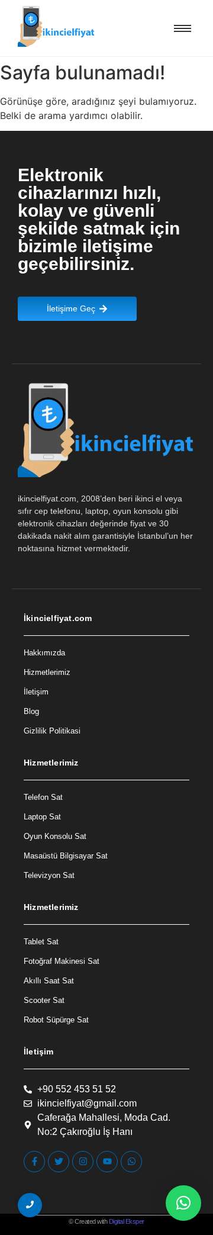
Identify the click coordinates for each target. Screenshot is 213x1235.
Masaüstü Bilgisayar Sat (66, 855)
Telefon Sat (43, 797)
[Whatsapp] (131, 1161)
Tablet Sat (41, 941)
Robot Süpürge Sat (56, 1019)
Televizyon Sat (49, 875)
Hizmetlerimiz (47, 672)
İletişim (36, 691)
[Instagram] (82, 1161)
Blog (31, 711)
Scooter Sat (44, 1000)
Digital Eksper (126, 1221)
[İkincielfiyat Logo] (56, 26)
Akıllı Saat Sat (49, 980)
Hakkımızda (44, 652)
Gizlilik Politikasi (52, 730)
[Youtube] (107, 1161)
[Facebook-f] (34, 1161)
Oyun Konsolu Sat (55, 836)
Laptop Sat (42, 816)
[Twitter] (58, 1161)
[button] (183, 1203)
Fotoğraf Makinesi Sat (61, 961)
